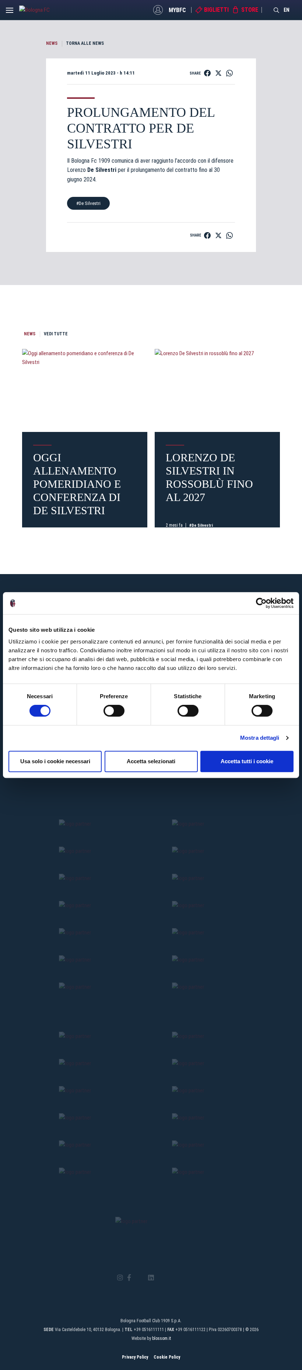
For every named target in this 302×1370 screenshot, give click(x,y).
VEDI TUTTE (56, 333)
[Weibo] (182, 1278)
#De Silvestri (88, 203)
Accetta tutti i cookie (247, 761)
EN (286, 10)
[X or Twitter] (139, 1278)
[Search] (277, 10)
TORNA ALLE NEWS (85, 43)
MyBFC (177, 9)
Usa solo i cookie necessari (55, 761)
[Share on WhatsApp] (229, 73)
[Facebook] (129, 1278)
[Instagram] (120, 1278)
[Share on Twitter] (218, 73)
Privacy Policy (135, 1357)
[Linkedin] (151, 1278)
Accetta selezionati (151, 761)
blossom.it (161, 1338)
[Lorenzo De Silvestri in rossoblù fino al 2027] (217, 390)
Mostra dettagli (260, 738)
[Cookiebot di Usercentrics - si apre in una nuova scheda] (261, 603)
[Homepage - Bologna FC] (39, 10)
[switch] (113, 711)
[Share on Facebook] (207, 73)
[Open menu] (9, 12)
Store (249, 9)
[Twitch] (171, 1278)
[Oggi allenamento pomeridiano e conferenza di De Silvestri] (84, 390)
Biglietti (216, 9)
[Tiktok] (160, 1278)
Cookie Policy (167, 1357)
